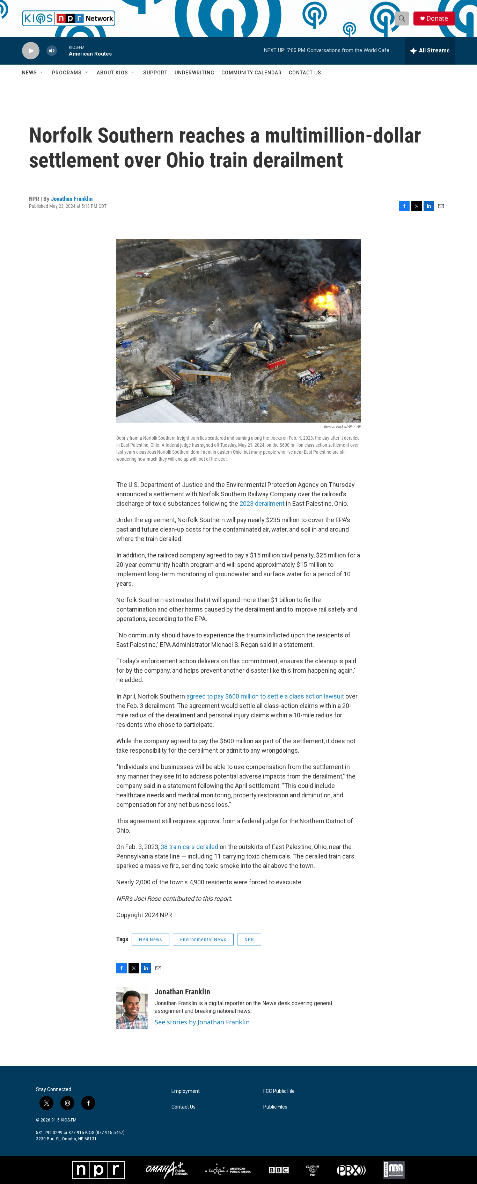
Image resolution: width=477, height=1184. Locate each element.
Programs (67, 72)
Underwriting (194, 72)
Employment (185, 1091)
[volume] (52, 51)
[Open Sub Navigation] (42, 72)
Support (155, 72)
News (29, 72)
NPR (249, 939)
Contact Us (305, 72)
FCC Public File (279, 1091)
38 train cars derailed (189, 846)
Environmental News (203, 939)
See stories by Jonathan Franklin (202, 1022)
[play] (30, 51)
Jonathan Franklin (72, 198)
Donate (437, 18)
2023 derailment (262, 503)
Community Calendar (251, 72)
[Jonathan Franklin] (132, 1008)
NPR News (150, 939)
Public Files (275, 1107)
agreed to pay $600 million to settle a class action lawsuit (265, 696)
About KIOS (112, 72)
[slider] (63, 50)
